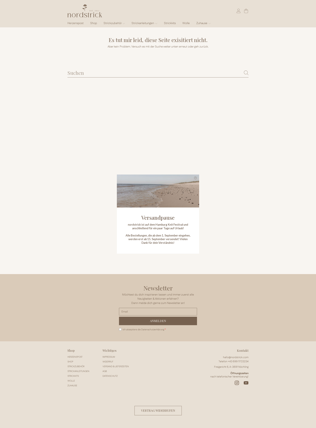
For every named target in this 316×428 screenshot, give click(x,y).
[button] (195, 178)
